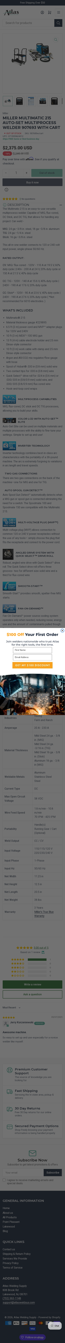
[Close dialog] (62, 630)
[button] (32, 688)
